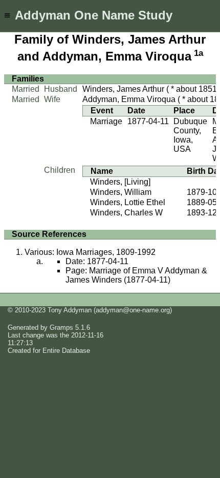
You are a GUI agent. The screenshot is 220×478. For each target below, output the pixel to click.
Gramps (61, 327)
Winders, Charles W (126, 212)
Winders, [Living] (120, 181)
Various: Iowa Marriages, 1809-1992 (90, 252)
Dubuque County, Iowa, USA (190, 135)
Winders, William (120, 192)
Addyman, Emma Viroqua (128, 99)
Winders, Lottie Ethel (127, 202)
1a (198, 53)
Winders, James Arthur (123, 89)
